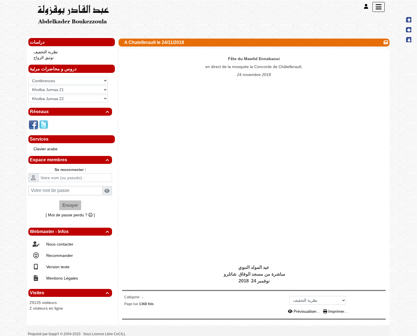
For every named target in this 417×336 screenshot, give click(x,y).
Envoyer (70, 205)
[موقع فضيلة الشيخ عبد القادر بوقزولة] (72, 14)
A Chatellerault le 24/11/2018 (154, 42)
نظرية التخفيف (45, 52)
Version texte (57, 267)
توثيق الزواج (43, 57)
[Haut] (408, 19)
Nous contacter (59, 244)
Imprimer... (337, 311)
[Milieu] (408, 29)
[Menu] (378, 7)
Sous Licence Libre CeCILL (105, 334)
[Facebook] (33, 124)
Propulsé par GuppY (44, 334)
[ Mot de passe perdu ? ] (70, 215)
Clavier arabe (45, 149)
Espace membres (69, 159)
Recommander (59, 255)
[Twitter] (43, 124)
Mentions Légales (61, 278)
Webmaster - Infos (69, 231)
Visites (69, 292)
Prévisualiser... (306, 311)
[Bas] (408, 39)
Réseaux (69, 111)
